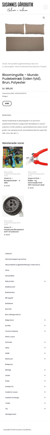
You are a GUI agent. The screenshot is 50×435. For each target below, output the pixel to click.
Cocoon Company (25, 331)
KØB (7, 103)
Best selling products (13, 314)
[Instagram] (25, 425)
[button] (44, 18)
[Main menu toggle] (45, 7)
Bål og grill (9, 298)
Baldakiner (9, 303)
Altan (7, 270)
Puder (25, 380)
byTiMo (25, 325)
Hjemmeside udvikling (39, 430)
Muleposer (9, 364)
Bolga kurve (25, 319)
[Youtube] (20, 425)
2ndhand (8, 254)
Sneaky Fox (25, 386)
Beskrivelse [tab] (6, 115)
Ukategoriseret (10, 414)
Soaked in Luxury (25, 391)
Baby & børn (25, 281)
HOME (25, 353)
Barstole (8, 309)
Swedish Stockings (25, 397)
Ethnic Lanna (10, 337)
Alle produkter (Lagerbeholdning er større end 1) (22, 265)
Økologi (25, 369)
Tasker (25, 403)
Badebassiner (10, 287)
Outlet (25, 375)
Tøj (25, 408)
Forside (4, 64)
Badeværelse (10, 292)
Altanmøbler (9, 276)
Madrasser (25, 358)
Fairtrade (25, 342)
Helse (25, 347)
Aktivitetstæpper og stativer (15, 259)
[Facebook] (30, 425)
